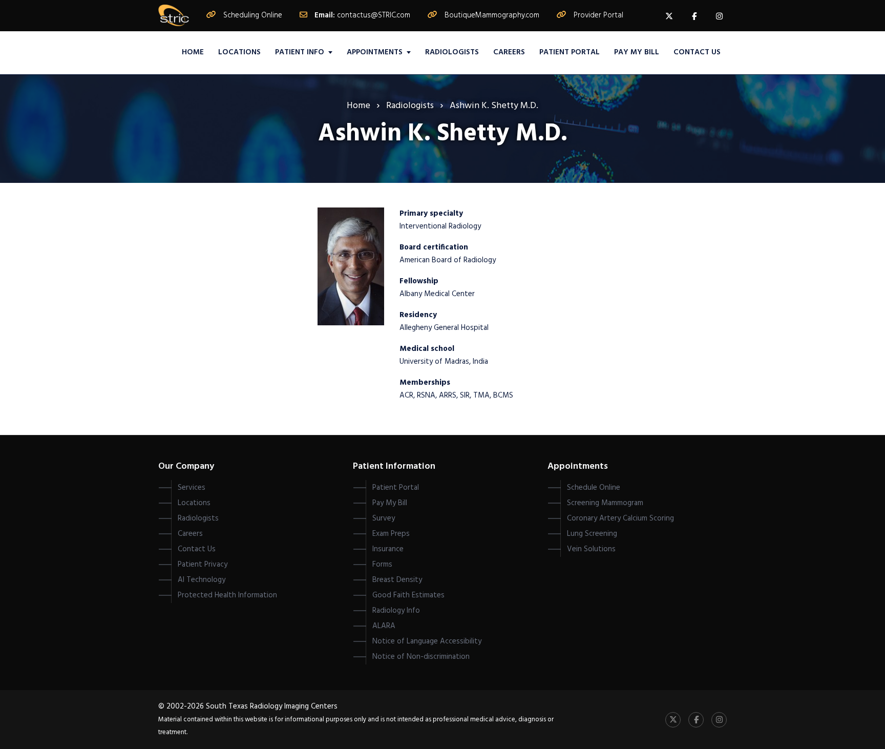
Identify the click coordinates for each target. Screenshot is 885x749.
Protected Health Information (227, 595)
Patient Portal (569, 52)
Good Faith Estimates (408, 595)
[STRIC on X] (669, 16)
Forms (382, 564)
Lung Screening (592, 534)
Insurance (388, 549)
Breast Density (397, 580)
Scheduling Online (252, 15)
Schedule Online (593, 488)
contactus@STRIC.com (373, 15)
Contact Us (697, 52)
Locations (239, 52)
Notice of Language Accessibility (426, 641)
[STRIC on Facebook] (694, 16)
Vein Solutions (591, 549)
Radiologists (452, 52)
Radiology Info (396, 611)
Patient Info (299, 52)
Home (193, 52)
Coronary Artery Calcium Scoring (620, 518)
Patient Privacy (202, 564)
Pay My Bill (636, 52)
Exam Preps (391, 534)
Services (191, 488)
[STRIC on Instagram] (719, 16)
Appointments (375, 52)
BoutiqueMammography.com (492, 15)
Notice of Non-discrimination (421, 657)
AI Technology (201, 580)
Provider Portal (598, 15)
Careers (509, 52)
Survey (383, 518)
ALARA (383, 626)
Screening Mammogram (605, 503)
